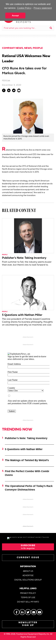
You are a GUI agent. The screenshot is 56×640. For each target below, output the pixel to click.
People (38, 48)
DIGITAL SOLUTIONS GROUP (28, 580)
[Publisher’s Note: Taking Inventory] (28, 236)
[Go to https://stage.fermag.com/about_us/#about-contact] (34, 612)
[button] (28, 546)
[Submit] (51, 28)
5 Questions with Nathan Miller (22, 315)
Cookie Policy (24, 8)
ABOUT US (28, 571)
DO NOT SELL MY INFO (28, 602)
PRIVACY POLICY (28, 593)
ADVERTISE (28, 576)
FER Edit (6, 81)
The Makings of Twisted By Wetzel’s (27, 460)
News (28, 48)
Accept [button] (15, 15)
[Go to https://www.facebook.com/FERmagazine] (16, 612)
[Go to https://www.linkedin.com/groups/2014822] (22, 612)
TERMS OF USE (28, 598)
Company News (12, 48)
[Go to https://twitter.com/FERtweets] (28, 612)
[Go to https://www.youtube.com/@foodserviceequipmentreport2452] (39, 612)
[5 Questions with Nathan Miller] (28, 293)
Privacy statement (43, 8)
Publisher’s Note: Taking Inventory (24, 258)
